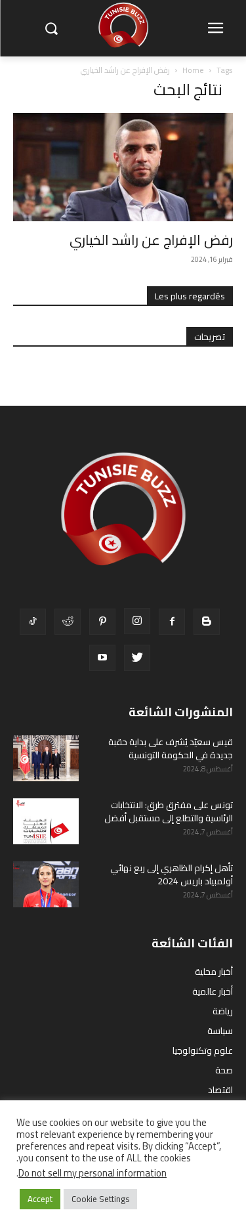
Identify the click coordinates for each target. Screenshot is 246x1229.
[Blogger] (207, 622)
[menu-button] (215, 29)
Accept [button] (40, 1199)
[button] (51, 29)
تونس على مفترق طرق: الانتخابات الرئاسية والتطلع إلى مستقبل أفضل (168, 811)
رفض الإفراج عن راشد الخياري (151, 240)
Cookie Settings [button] (100, 1199)
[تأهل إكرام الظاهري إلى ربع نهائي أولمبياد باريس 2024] (46, 884)
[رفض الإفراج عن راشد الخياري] (123, 167)
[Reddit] (67, 622)
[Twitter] (137, 658)
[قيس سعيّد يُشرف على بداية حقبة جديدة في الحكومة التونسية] (46, 758)
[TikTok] (33, 622)
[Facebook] (172, 622)
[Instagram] (137, 621)
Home (193, 69)
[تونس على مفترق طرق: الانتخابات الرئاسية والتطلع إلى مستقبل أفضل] (46, 821)
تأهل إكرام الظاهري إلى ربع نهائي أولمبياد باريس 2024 (171, 874)
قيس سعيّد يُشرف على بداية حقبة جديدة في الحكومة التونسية (170, 748)
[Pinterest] (102, 622)
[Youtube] (102, 658)
